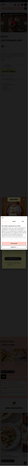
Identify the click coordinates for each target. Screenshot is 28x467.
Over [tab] (23, 221)
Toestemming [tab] (5, 221)
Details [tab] (14, 221)
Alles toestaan (14, 243)
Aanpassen (13, 247)
